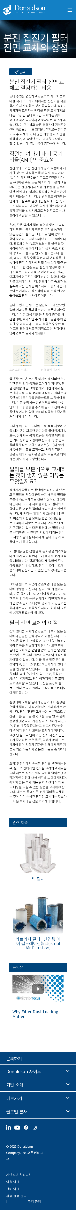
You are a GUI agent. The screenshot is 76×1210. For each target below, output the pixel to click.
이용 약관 (12, 1181)
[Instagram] (36, 1128)
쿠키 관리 (34, 1201)
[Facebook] (27, 1128)
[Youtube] (19, 1128)
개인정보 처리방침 (19, 1174)
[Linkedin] (10, 1128)
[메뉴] (69, 10)
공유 (22, 72)
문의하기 (14, 1058)
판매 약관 (12, 1188)
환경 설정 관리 (16, 1195)
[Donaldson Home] (33, 10)
